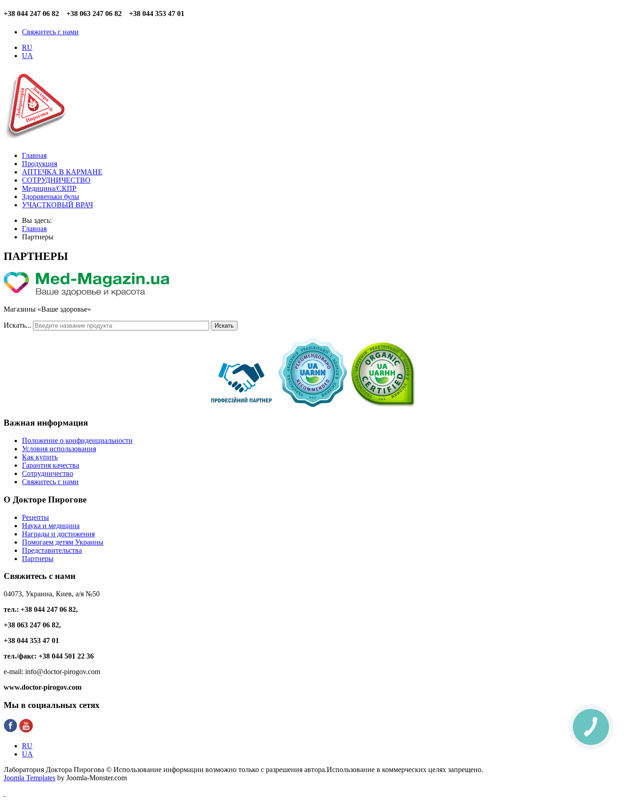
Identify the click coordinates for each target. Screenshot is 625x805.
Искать (224, 325)
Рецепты (35, 517)
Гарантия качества (50, 465)
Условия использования (59, 449)
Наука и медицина (51, 525)
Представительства (52, 550)
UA (27, 55)
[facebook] (10, 730)
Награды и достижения (58, 534)
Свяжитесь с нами (50, 32)
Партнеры (38, 558)
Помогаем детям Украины (62, 542)
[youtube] (26, 730)
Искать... (17, 325)
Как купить (40, 457)
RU (27, 47)
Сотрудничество (47, 473)
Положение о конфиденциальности (77, 440)
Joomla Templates (29, 778)
